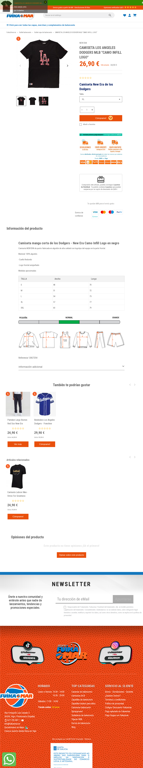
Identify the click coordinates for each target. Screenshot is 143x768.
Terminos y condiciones (115, 699)
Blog (73, 727)
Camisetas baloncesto (81, 707)
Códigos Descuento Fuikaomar (118, 707)
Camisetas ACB (78, 695)
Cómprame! (100, 118)
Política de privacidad (114, 703)
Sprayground (77, 711)
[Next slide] (67, 66)
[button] (21, 101)
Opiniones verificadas (111, 7)
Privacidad (79, 739)
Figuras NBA (77, 719)
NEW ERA (83, 43)
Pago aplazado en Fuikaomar (117, 711)
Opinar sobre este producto (71, 555)
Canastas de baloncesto (82, 691)
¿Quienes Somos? (113, 695)
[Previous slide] (20, 66)
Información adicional (30, 366)
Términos (87, 739)
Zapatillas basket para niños (84, 703)
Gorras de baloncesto (81, 723)
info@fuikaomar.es (12, 723)
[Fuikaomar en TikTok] (27, 653)
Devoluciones (79, 7)
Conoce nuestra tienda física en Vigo (20, 731)
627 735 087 (12, 720)
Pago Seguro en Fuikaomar (117, 715)
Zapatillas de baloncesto (82, 699)
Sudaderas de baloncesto (83, 715)
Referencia (23, 357)
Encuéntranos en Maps (14, 727)
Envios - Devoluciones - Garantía (119, 691)
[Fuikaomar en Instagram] (116, 653)
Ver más (18, 444)
